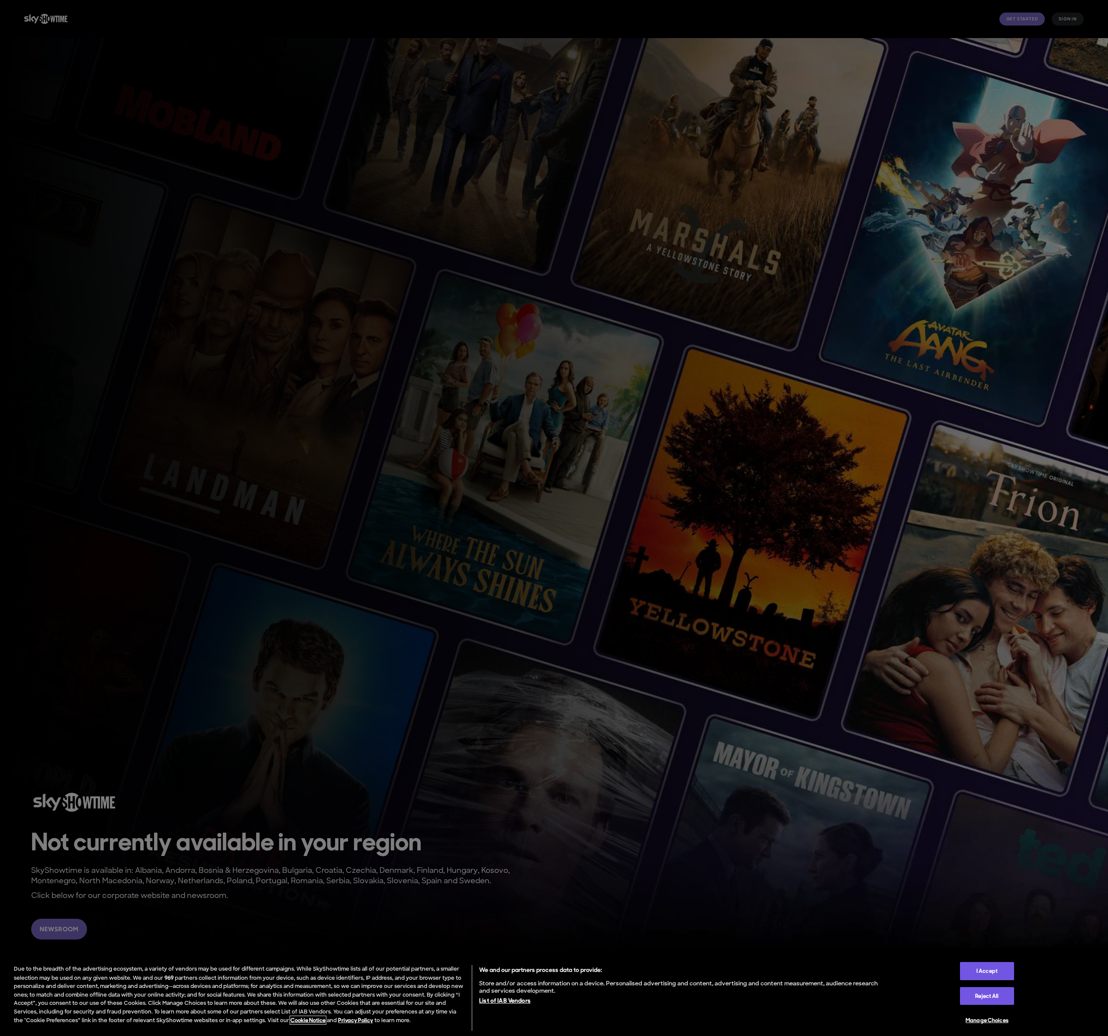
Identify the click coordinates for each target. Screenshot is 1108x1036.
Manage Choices (987, 1020)
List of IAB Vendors (505, 1000)
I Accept (987, 971)
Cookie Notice (307, 1020)
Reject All (986, 996)
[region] (554, 996)
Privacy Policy (355, 1020)
